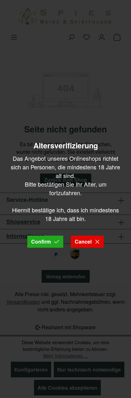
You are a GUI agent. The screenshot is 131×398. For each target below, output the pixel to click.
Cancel (83, 241)
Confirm (41, 241)
